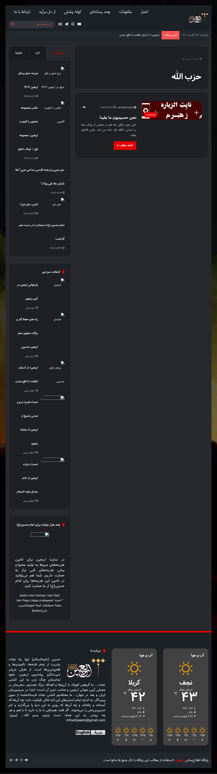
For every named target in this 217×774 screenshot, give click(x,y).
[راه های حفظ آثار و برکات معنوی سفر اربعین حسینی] (52, 321)
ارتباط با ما (22, 11)
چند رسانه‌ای (100, 11)
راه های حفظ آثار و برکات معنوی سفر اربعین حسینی (27, 333)
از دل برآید (47, 11)
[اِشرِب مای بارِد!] (52, 206)
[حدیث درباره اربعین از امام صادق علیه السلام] (52, 466)
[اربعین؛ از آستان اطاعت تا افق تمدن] (52, 375)
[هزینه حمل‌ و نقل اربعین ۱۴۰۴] (52, 80)
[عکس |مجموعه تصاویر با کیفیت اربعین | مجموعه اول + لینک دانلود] (52, 115)
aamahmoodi (125, 107)
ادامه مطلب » (125, 145)
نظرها (18, 53)
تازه (37, 53)
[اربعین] (198, 18)
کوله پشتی (72, 11)
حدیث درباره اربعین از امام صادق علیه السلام (27, 478)
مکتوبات (125, 11)
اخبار (144, 11)
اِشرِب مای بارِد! (29, 204)
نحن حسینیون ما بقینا (118, 117)
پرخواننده (58, 53)
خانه (196, 59)
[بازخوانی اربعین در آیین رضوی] (52, 286)
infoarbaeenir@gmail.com (85, 720)
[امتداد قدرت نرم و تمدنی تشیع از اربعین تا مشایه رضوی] (52, 403)
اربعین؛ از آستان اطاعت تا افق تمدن (139, 35)
